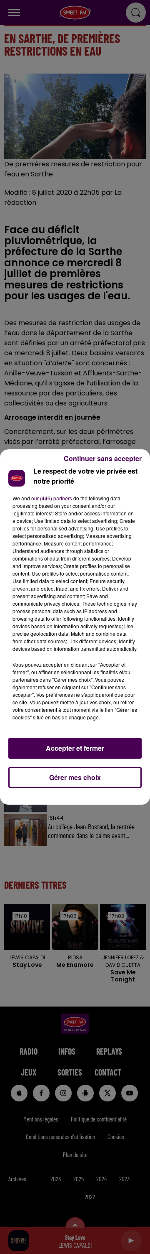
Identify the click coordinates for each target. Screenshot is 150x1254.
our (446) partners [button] (51, 498)
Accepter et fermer (75, 748)
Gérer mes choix (75, 777)
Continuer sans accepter (103, 458)
